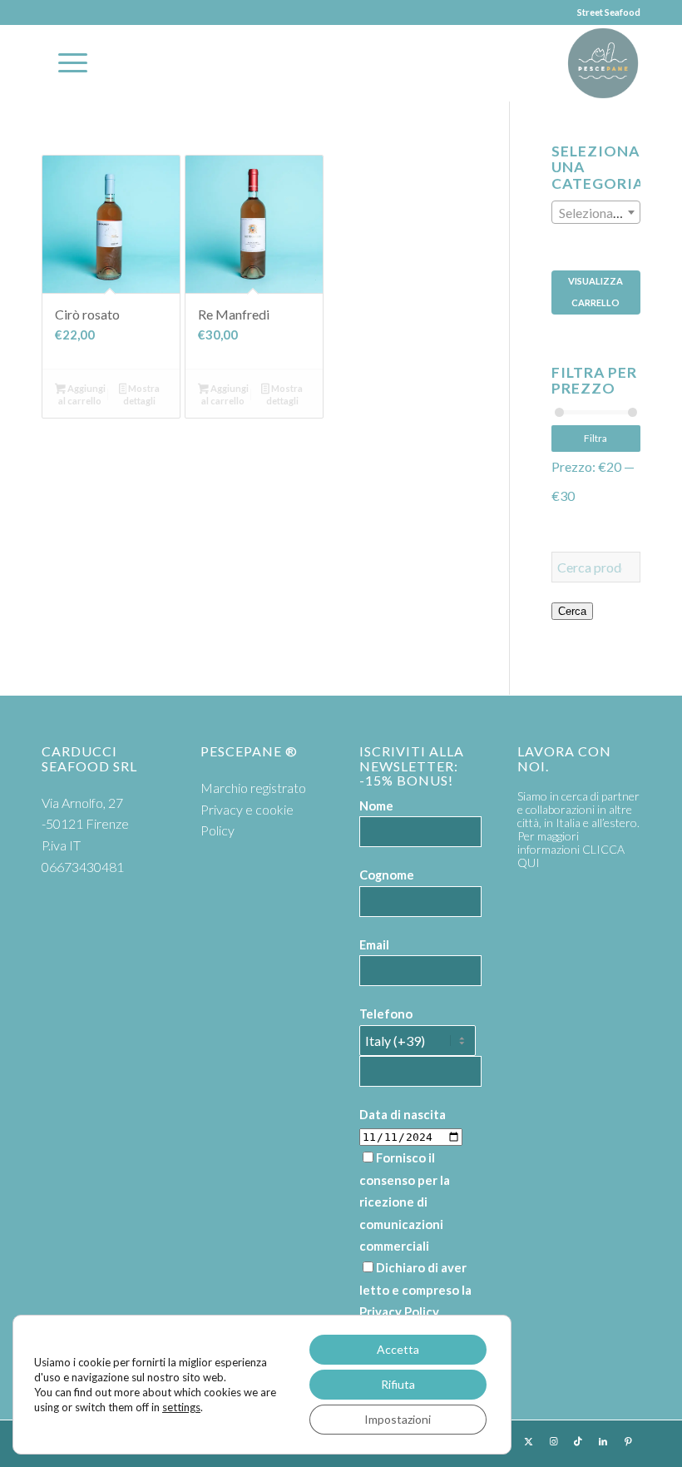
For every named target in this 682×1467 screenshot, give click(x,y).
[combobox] (595, 212)
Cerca (572, 611)
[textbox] (596, 213)
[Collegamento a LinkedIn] (603, 1441)
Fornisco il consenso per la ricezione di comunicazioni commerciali (404, 1201)
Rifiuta (398, 1384)
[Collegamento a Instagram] (553, 1441)
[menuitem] (64, 63)
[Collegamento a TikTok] (578, 1441)
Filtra (595, 438)
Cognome (386, 874)
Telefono (386, 1013)
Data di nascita (402, 1114)
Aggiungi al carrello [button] (81, 394)
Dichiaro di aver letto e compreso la (415, 1289)
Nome (376, 805)
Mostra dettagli (141, 394)
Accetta (398, 1349)
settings (181, 1407)
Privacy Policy (399, 1311)
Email (374, 944)
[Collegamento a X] (528, 1441)
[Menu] (64, 63)
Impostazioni (397, 1419)
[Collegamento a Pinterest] (627, 1441)
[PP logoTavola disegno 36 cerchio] (603, 63)
